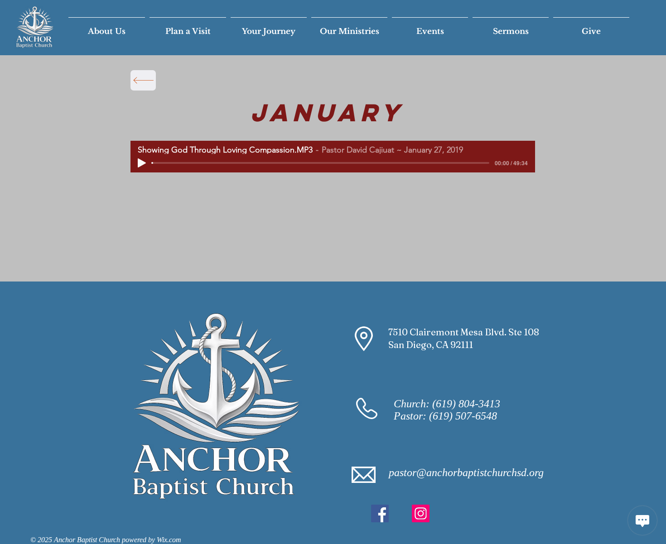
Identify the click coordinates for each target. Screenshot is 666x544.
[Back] (143, 80)
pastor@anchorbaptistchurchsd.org (466, 472)
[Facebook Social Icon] (380, 513)
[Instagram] (421, 513)
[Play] (142, 162)
